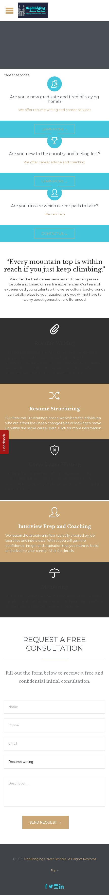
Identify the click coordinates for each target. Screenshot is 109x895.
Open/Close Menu (9, 10)
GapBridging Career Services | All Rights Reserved (60, 859)
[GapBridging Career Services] (33, 10)
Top (53, 870)
